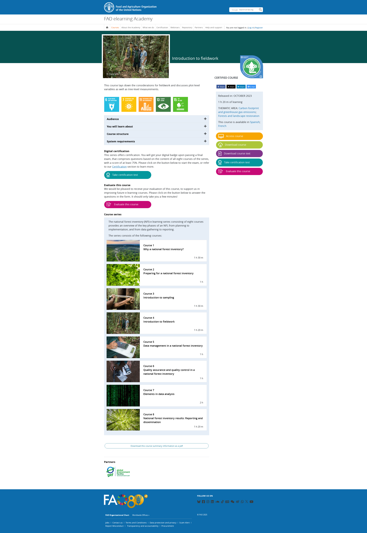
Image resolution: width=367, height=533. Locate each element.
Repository (187, 27)
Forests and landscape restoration (238, 116)
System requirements (121, 141)
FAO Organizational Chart (117, 515)
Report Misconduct (114, 526)
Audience (113, 119)
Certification (162, 27)
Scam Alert (184, 522)
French (222, 126)
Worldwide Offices (140, 515)
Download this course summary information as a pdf (157, 445)
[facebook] (203, 502)
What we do (148, 27)
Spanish (255, 122)
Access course (234, 136)
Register (259, 27)
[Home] (107, 27)
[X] (246, 501)
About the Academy (130, 27)
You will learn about (120, 126)
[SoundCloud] (217, 502)
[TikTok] (222, 501)
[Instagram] (207, 502)
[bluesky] (198, 502)
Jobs (107, 522)
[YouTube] (251, 502)
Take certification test (125, 174)
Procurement (167, 526)
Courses (115, 27)
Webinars (175, 27)
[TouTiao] (227, 501)
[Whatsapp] (242, 502)
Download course (235, 144)
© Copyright (112, 73)
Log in (251, 27)
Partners (199, 27)
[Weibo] (237, 502)
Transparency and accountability (142, 526)
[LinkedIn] (212, 502)
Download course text (237, 153)
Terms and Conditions (136, 522)
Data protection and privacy (163, 522)
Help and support (213, 27)
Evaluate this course (125, 204)
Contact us (117, 522)
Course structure (118, 134)
